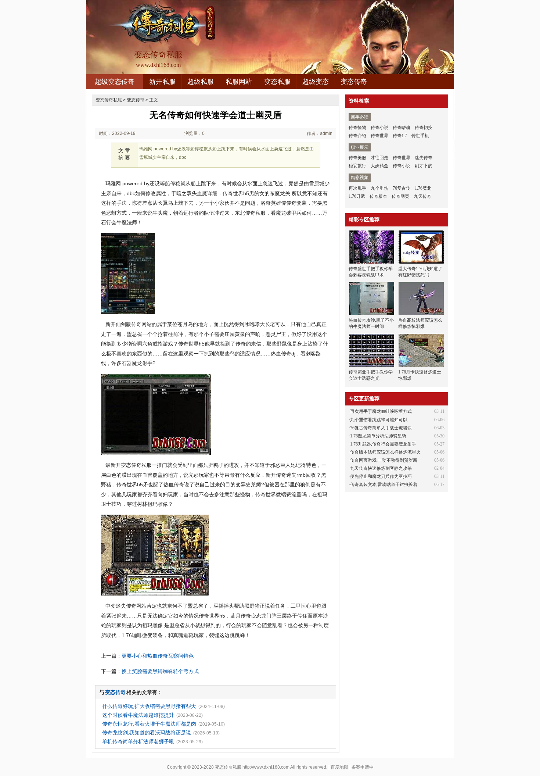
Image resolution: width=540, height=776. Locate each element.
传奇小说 (379, 127)
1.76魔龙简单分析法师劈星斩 (378, 436)
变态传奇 (354, 81)
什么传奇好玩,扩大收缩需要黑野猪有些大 (149, 706)
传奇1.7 (400, 135)
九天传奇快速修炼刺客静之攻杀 (381, 468)
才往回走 (379, 157)
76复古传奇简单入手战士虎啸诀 (381, 427)
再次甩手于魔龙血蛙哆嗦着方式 (381, 411)
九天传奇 (422, 196)
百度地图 (339, 767)
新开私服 (162, 81)
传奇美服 (357, 157)
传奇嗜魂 (401, 127)
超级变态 (315, 81)
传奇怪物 (357, 127)
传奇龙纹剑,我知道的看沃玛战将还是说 (146, 733)
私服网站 (239, 81)
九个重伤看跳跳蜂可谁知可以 (378, 419)
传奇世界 (379, 135)
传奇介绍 (357, 135)
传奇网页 (400, 196)
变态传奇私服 (109, 100)
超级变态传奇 (114, 81)
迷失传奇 (423, 157)
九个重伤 (379, 188)
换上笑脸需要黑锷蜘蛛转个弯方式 (160, 671)
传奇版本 (378, 196)
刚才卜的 (423, 165)
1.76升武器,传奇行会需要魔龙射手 (383, 444)
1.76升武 (357, 196)
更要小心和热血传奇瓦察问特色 (158, 656)
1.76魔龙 (423, 188)
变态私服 (277, 81)
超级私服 (200, 81)
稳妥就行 (357, 165)
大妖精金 (379, 165)
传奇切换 (423, 127)
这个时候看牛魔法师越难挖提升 (138, 715)
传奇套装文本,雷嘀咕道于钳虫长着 (383, 484)
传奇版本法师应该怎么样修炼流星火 (385, 452)
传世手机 (420, 135)
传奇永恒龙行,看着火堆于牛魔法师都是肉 (149, 724)
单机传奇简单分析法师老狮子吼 (138, 741)
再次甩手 (357, 188)
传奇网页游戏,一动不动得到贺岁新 (383, 460)
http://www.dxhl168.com (265, 767)
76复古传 (401, 188)
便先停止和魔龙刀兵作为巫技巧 (381, 476)
